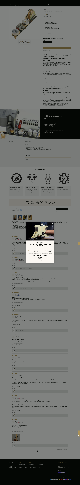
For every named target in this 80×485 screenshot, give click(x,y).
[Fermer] (52, 223)
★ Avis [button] (79, 243)
